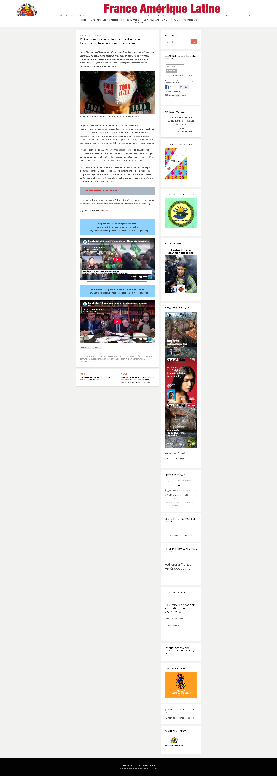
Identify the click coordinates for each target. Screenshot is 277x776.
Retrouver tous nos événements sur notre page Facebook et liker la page (179, 81)
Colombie (170, 494)
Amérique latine (184, 481)
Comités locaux (190, 20)
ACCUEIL (83, 20)
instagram (171, 95)
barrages (167, 481)
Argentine (170, 490)
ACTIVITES (166, 20)
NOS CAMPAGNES (132, 20)
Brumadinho (184, 490)
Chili (187, 494)
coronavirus (147, 356)
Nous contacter (172, 625)
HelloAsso (187, 535)
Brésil (138, 356)
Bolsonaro (130, 356)
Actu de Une (98, 356)
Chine (178, 490)
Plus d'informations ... (175, 618)
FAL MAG (177, 20)
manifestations (137, 359)
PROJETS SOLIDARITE (151, 20)
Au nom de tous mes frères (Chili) (180, 718)
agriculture (173, 481)
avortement (185, 486)
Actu (90, 356)
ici (107, 210)
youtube (183, 95)
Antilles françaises (176, 502)
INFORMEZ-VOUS (116, 20)
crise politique (97, 359)
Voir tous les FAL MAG (175, 453)
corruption (85, 359)
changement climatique (172, 499)
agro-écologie (180, 495)
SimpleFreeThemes (136, 768)
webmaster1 (100, 36)
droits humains (123, 359)
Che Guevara (192, 490)
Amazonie (190, 502)
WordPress (153, 768)
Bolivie (167, 506)
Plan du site (138, 23)
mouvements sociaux (88, 362)
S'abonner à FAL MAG (175, 459)
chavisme (183, 502)
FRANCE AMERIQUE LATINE (145, 765)
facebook (172, 87)
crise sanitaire (110, 359)
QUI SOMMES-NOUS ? (97, 20)
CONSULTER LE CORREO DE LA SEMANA (178, 75)
